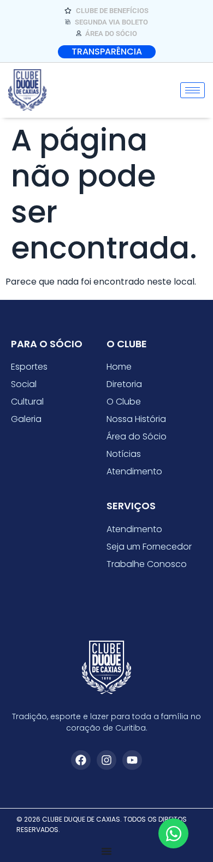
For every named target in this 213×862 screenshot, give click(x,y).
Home (119, 366)
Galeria (26, 419)
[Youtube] (132, 760)
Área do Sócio (136, 436)
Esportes (29, 366)
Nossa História (136, 419)
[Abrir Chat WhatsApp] (173, 833)
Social (24, 384)
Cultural (27, 401)
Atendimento (134, 471)
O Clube (123, 401)
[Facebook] (81, 760)
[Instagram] (106, 760)
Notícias (123, 454)
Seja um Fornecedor (149, 546)
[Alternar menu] (106, 851)
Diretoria (124, 384)
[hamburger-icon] (192, 90)
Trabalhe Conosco (146, 564)
